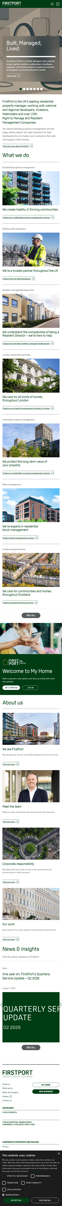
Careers (5, 1096)
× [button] (59, 1154)
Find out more (9, 764)
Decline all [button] (45, 1200)
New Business (46, 1091)
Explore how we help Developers (17, 278)
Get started (11, 687)
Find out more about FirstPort (16, 146)
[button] (31, 1194)
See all (31, 615)
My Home (46, 1085)
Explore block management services (18, 538)
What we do (7, 1088)
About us (6, 1084)
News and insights (10, 1092)
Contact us (7, 1100)
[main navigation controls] (58, 4)
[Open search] (52, 4)
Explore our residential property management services (26, 217)
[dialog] (31, 1178)
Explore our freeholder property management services (26, 473)
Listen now (11, 75)
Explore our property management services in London (26, 408)
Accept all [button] (16, 1200)
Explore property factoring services (18, 602)
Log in (30, 687)
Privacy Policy (34, 1171)
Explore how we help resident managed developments (26, 343)
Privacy (5, 1146)
